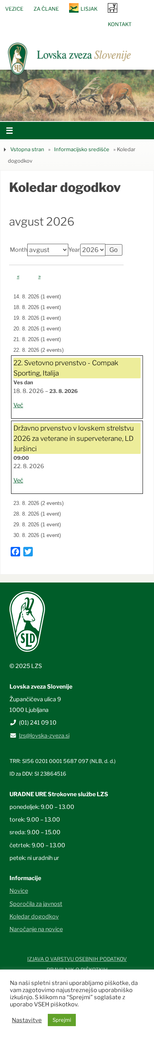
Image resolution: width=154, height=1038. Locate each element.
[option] (77, 95)
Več (18, 405)
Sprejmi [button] (62, 1020)
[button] (53, 111)
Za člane (46, 9)
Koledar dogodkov (34, 916)
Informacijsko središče (81, 149)
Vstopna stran (27, 149)
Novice (18, 890)
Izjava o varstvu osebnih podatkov (77, 959)
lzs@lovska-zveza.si (44, 735)
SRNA (112, 7)
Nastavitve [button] (27, 1020)
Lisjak (89, 9)
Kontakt (119, 24)
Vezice (14, 9)
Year (74, 249)
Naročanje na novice (36, 929)
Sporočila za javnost (35, 903)
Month (18, 249)
